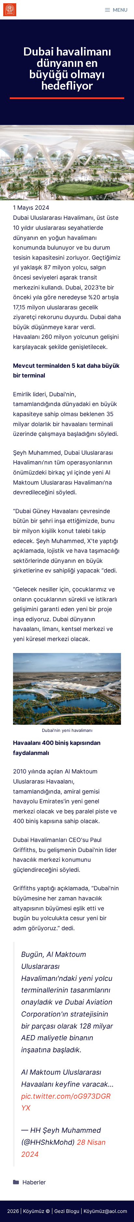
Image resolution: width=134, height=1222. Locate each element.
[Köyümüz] (9, 9)
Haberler (34, 1182)
